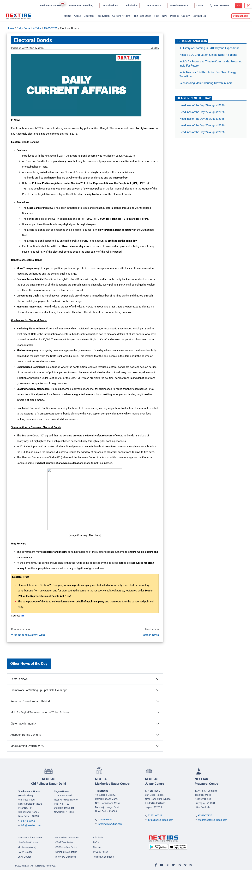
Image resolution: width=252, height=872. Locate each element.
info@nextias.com (30, 825)
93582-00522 (155, 815)
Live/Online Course (28, 842)
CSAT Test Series (64, 842)
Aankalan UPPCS (179, 5)
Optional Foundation (66, 852)
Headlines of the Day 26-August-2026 (202, 118)
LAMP (199, 5)
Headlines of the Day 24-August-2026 (202, 132)
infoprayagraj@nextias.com (212, 819)
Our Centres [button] (152, 5)
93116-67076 (105, 819)
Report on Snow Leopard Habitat (30, 701)
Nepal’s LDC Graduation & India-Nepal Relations (208, 54)
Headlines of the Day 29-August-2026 (202, 105)
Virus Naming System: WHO (28, 635)
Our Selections (110, 5)
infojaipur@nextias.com (160, 819)
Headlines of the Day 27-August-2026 (202, 112)
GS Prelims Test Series (67, 837)
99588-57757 (204, 815)
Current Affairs (121, 15)
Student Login (240, 16)
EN (238, 5)
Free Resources (142, 15)
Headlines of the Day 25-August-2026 (202, 125)
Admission (131, 5)
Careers (97, 847)
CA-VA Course (25, 852)
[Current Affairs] (18, 16)
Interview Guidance (65, 856)
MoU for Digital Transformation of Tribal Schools (40, 712)
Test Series (103, 15)
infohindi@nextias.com (110, 824)
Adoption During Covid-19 (25, 734)
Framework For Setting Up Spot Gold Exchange (38, 690)
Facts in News (150, 635)
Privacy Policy (100, 852)
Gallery (185, 15)
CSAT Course (24, 856)
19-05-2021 (50, 28)
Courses (89, 15)
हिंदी (248, 5)
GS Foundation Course (30, 837)
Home (67, 15)
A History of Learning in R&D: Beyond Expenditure (209, 48)
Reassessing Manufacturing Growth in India (205, 83)
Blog (156, 15)
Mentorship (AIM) (27, 847)
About (77, 15)
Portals (174, 15)
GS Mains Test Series (66, 847)
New (164, 15)
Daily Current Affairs (29, 28)
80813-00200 (28, 821)
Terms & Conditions (103, 856)
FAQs (96, 842)
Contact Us (199, 15)
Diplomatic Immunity (23, 723)
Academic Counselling (81, 5)
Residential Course (50, 5)
